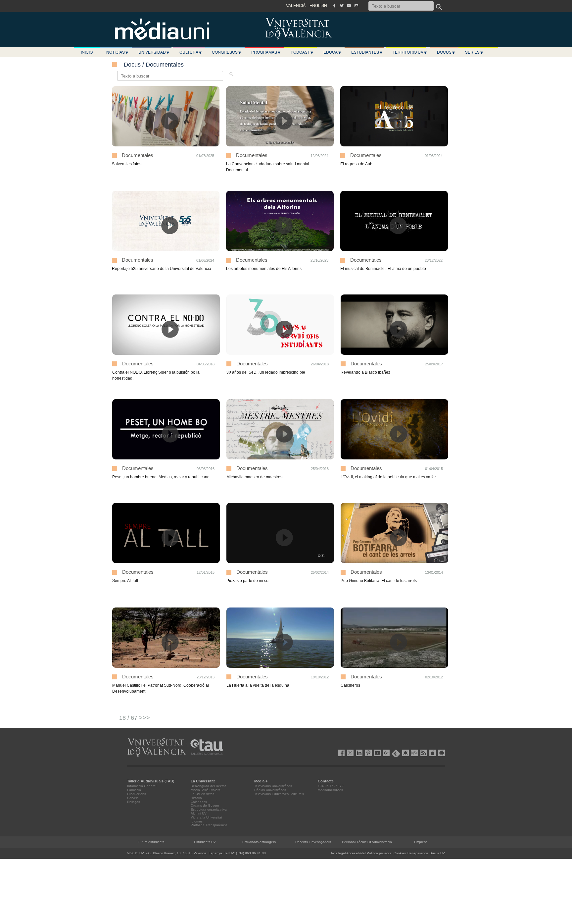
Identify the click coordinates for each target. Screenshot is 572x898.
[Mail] (356, 5)
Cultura (190, 52)
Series (474, 52)
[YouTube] (349, 5)
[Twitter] (341, 5)
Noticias (117, 52)
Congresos (226, 52)
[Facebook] (334, 5)
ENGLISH (318, 5)
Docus (446, 52)
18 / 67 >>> (134, 717)
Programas (265, 52)
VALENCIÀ (296, 5)
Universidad (153, 52)
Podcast (302, 52)
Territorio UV (410, 52)
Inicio (87, 52)
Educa (332, 52)
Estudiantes (366, 52)
